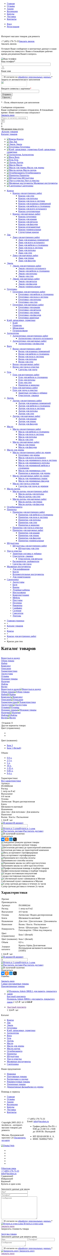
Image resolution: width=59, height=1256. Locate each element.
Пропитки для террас (28, 535)
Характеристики (9, 702)
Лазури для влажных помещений (34, 403)
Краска (20, 139)
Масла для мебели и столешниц (33, 431)
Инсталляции (19, 592)
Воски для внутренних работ (27, 349)
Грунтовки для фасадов (29, 315)
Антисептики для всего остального (35, 338)
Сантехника (27, 185)
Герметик (17, 325)
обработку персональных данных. (34, 77)
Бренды (10, 14)
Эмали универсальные (29, 286)
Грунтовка (25, 147)
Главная (11, 3)
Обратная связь (8, 1168)
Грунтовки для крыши (29, 307)
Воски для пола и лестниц (31, 356)
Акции (10, 8)
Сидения (17, 610)
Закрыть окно (7, 115)
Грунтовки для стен (28, 302)
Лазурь (19, 162)
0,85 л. (10, 770)
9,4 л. (9, 773)
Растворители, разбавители (26, 561)
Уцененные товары (16, 1084)
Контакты (11, 19)
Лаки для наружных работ (25, 255)
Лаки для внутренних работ (26, 237)
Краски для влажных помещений (34, 203)
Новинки (11, 1074)
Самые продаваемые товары (15, 984)
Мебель (16, 597)
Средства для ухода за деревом (33, 486)
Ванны (16, 587)
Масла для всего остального (32, 457)
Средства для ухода (27, 369)
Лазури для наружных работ (26, 416)
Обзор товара (7, 692)
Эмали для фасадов (27, 284)
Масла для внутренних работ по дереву (32, 452)
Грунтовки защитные (28, 317)
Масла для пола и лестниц (31, 434)
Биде (15, 584)
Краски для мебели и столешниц (34, 206)
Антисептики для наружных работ (30, 341)
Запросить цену (27, 1251)
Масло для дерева (35, 167)
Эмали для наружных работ (26, 279)
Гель (16, 160)
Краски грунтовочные (29, 211)
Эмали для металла (27, 281)
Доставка (11, 16)
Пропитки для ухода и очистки (28, 527)
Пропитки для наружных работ (28, 530)
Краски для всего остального (32, 209)
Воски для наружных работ (26, 364)
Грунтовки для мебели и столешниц (36, 294)
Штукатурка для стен (28, 548)
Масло (19, 165)
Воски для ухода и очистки (26, 367)
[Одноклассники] (7, 839)
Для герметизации (22, 577)
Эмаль (19, 144)
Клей (15, 323)
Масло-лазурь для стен (29, 496)
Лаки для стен (25, 253)
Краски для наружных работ (26, 214)
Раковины (17, 605)
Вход (9, 24)
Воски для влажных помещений (34, 351)
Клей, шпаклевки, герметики (21, 1030)
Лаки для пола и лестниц (30, 247)
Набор (4, 694)
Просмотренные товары (13, 986)
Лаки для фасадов (27, 260)
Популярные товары (17, 1076)
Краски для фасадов (28, 224)
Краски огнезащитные (29, 227)
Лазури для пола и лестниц (31, 408)
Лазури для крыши (27, 419)
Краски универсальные (29, 229)
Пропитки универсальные (31, 540)
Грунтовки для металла (29, 310)
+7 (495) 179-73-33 (10, 1171)
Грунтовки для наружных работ (28, 304)
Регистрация (13, 26)
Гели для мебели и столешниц (33, 377)
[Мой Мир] (11, 839)
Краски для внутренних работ (27, 193)
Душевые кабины (21, 590)
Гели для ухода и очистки (25, 390)
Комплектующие (21, 595)
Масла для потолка (27, 437)
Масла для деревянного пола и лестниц (37, 460)
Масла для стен (25, 439)
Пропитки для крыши (29, 533)
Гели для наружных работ (25, 387)
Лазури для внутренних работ (27, 400)
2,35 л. (10, 768)
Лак (15, 141)
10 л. (9, 765)
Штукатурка (28, 178)
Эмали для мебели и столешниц (34, 271)
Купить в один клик (33, 1223)
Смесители (18, 613)
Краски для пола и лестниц (31, 201)
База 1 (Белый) (14, 748)
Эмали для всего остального (32, 268)
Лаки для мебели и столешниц (33, 245)
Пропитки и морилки (28, 385)
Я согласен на (28, 77)
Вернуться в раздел (10, 689)
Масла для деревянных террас (33, 478)
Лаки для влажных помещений (33, 240)
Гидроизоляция (20, 330)
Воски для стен (25, 361)
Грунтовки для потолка (29, 299)
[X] (15, 839)
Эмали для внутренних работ (27, 266)
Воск (17, 157)
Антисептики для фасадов (31, 343)
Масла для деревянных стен (32, 470)
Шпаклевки (18, 328)
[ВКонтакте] (3, 839)
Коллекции (12, 11)
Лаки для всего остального (31, 242)
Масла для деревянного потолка (34, 463)
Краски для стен (26, 196)
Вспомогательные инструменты (28, 574)
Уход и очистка (31, 180)
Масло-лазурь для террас (30, 501)
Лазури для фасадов (28, 424)
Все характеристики (11, 781)
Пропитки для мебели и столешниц (35, 514)
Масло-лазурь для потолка (31, 494)
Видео (4, 718)
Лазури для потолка (28, 411)
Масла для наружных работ (26, 442)
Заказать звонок (27, 41)
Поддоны (17, 603)
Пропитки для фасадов (29, 538)
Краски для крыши (27, 219)
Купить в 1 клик (27, 828)
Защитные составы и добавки (32, 393)
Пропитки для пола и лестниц (33, 517)
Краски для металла (28, 221)
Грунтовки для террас (29, 312)
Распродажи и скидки (17, 1079)
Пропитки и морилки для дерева (34, 473)
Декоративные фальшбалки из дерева (25, 1087)
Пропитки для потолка (29, 520)
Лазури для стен (26, 413)
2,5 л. (9, 760)
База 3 (10, 745)
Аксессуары (18, 582)
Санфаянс (17, 608)
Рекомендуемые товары (18, 1081)
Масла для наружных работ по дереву (31, 476)
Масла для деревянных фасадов (33, 481)
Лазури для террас (27, 421)
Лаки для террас (26, 258)
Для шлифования (21, 569)
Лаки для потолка (27, 250)
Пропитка (24, 175)
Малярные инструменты (46, 183)
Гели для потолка (26, 380)
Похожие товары (9, 710)
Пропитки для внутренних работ (29, 512)
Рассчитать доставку (33, 831)
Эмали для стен (26, 276)
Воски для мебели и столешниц (33, 354)
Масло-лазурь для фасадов (31, 504)
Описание (6, 699)
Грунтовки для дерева (29, 455)
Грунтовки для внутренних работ (29, 291)
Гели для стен (25, 382)
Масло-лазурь (29, 170)
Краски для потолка (28, 198)
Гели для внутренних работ (26, 374)
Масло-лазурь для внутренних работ (30, 491)
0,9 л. (9, 758)
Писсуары (17, 600)
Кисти (16, 571)
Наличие (5, 712)
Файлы (4, 715)
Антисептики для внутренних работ (30, 336)
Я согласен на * (28, 1221)
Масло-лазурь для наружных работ (30, 499)
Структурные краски (28, 232)
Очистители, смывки (28, 395)
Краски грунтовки (27, 216)
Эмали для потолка (27, 273)
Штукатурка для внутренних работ (30, 546)
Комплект (6, 697)
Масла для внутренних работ (27, 429)
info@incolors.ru (41, 1121)
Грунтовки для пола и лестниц (33, 297)
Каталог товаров (9, 131)
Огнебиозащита (33, 173)
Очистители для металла (30, 559)
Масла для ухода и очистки (26, 483)
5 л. (8, 763)
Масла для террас (26, 444)
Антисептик (28, 154)
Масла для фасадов (27, 447)
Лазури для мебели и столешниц (34, 406)
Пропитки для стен (27, 522)
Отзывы (11, 6)
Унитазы (17, 616)
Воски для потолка (27, 359)
